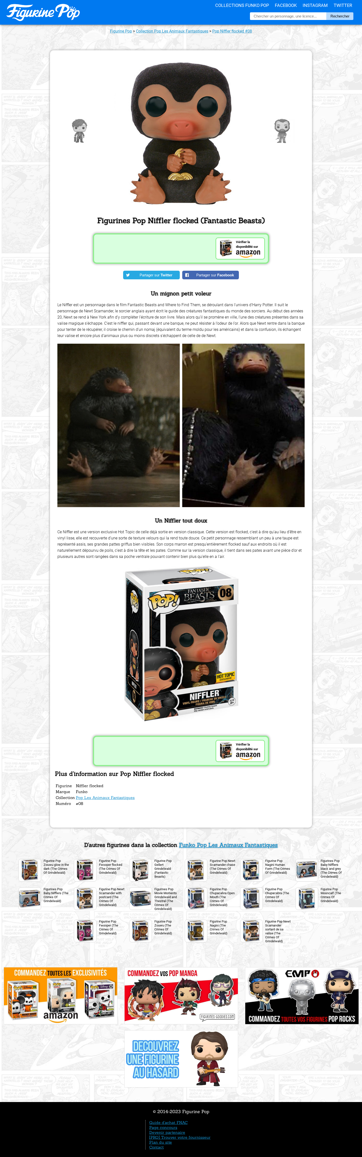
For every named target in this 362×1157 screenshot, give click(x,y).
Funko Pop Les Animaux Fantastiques (228, 844)
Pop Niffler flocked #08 (232, 31)
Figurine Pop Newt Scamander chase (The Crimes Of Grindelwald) (222, 866)
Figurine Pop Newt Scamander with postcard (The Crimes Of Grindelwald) (111, 897)
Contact (156, 1147)
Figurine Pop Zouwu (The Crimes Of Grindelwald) (163, 927)
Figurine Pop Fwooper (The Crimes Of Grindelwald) (108, 927)
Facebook (286, 5)
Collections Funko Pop (242, 5)
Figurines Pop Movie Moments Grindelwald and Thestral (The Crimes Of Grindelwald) (165, 899)
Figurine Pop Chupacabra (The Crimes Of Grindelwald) (277, 895)
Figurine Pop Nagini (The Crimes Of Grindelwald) (219, 927)
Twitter (343, 5)
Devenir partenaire (167, 1132)
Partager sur (156, 275)
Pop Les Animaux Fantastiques (105, 797)
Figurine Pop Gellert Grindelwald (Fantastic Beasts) (163, 868)
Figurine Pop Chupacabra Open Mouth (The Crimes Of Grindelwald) (222, 897)
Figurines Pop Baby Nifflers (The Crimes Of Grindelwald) (56, 895)
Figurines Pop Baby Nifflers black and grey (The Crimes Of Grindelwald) (331, 868)
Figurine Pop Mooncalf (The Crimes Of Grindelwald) (331, 895)
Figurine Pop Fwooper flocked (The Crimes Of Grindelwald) (110, 866)
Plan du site (160, 1142)
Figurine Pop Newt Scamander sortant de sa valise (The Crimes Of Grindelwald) (278, 931)
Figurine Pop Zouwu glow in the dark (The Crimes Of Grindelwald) (56, 866)
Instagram (315, 5)
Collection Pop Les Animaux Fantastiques (172, 31)
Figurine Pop (121, 31)
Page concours (163, 1127)
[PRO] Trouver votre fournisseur (180, 1137)
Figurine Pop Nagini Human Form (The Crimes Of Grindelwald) (277, 866)
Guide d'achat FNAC (168, 1122)
